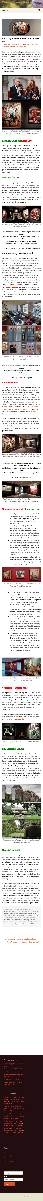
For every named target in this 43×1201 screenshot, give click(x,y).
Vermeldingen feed (10, 1155)
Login (5, 1152)
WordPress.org (8, 1161)
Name (6, 1170)
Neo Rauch (22, 61)
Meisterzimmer (22, 426)
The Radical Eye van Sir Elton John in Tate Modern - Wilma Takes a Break (14, 1099)
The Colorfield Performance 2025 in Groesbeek (21, 939)
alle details (20, 719)
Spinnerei (37, 356)
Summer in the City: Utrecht (12, 1079)
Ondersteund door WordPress (21, 1197)
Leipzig (20, 258)
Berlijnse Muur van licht (11, 1118)
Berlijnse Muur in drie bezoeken (13, 1133)
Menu (4, 10)
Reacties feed (8, 1158)
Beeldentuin (17, 44)
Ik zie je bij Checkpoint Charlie (13, 1125)
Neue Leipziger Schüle (13, 46)
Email (6, 1176)
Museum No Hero (29, 44)
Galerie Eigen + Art (18, 409)
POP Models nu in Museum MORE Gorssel (23, 942)
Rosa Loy (23, 46)
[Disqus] (21, 973)
